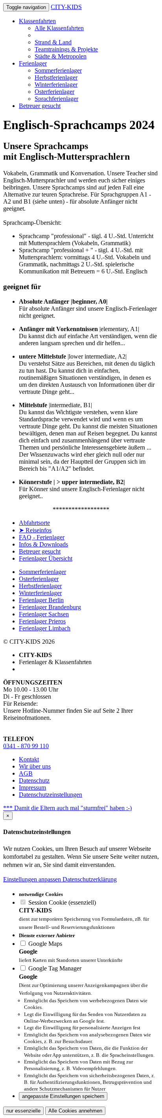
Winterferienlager (56, 84)
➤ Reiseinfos (35, 530)
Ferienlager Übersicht (45, 558)
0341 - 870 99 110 (26, 746)
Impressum (32, 787)
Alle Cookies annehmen (75, 1111)
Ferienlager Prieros (42, 621)
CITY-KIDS (66, 7)
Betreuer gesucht (40, 105)
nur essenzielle (23, 1111)
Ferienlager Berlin (41, 600)
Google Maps (44, 943)
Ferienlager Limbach (44, 628)
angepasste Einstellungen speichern (63, 1096)
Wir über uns (35, 766)
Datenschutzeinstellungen (50, 794)
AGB (26, 773)
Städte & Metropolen (61, 56)
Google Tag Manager (54, 968)
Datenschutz (34, 780)
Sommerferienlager (58, 70)
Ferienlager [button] (33, 63)
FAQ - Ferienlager (41, 537)
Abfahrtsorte (34, 522)
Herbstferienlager (56, 77)
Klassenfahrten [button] (37, 21)
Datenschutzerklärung (90, 879)
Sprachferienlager (56, 98)
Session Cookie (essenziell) (61, 902)
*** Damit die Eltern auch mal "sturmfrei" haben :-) (67, 808)
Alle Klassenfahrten (59, 28)
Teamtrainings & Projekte (66, 49)
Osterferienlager (54, 91)
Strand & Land (53, 42)
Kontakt (29, 759)
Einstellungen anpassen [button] (33, 879)
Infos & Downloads (43, 544)
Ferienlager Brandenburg (50, 607)
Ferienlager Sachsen (44, 614)
